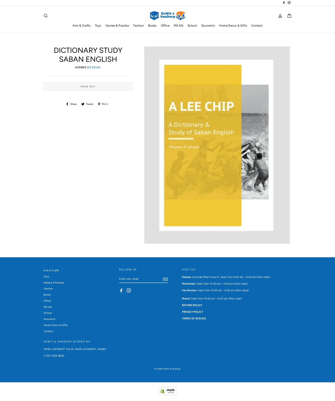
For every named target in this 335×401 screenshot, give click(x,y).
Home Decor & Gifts (233, 25)
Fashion (138, 25)
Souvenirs (208, 25)
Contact (256, 25)
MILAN (178, 25)
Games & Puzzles (117, 25)
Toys (98, 25)
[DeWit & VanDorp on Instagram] (129, 290)
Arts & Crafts (82, 25)
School (192, 25)
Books (152, 25)
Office (165, 25)
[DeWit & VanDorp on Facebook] (121, 290)
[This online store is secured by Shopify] (167, 394)
